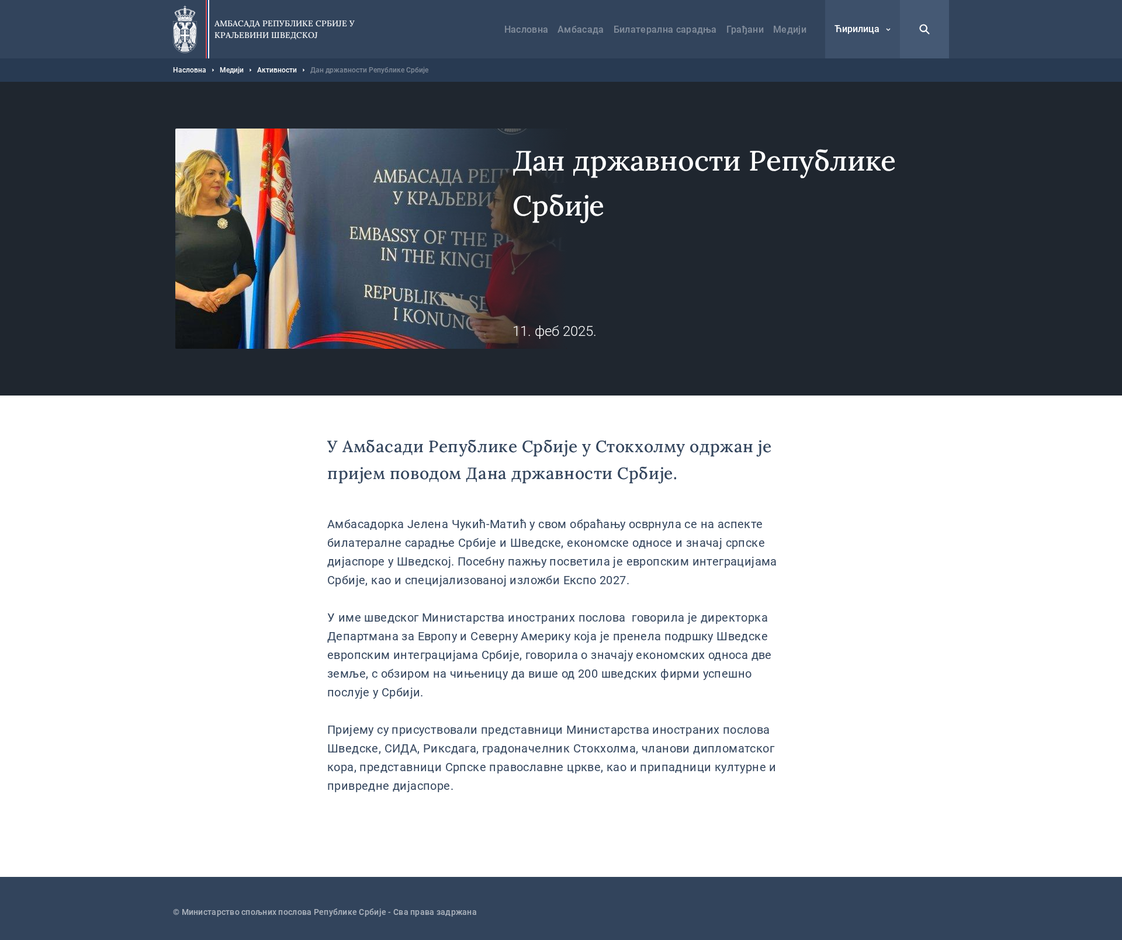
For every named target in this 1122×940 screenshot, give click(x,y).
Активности (277, 70)
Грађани (745, 29)
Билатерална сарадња (665, 29)
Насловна (526, 29)
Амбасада (580, 29)
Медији (789, 29)
